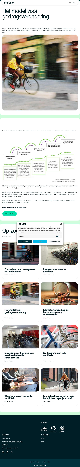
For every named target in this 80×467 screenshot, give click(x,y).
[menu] (69, 2)
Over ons (43, 438)
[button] (61, 224)
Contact (42, 441)
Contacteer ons (9, 213)
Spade (40, 465)
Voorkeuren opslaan (55, 241)
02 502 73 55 (5, 444)
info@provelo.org (6, 438)
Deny (40, 241)
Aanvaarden (25, 241)
